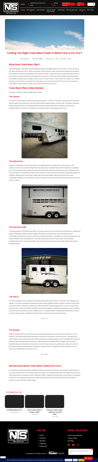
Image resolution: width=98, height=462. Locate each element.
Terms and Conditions (75, 435)
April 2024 (63, 58)
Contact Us (43, 446)
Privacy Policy (72, 438)
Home (42, 435)
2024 (57, 58)
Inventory (43, 438)
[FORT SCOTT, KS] (11, 7)
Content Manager (24, 58)
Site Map (71, 441)
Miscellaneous (50, 58)
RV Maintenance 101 (14, 410)
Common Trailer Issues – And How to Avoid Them (54, 412)
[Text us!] (88, 459)
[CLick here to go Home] (18, 436)
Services (42, 441)
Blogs (69, 58)
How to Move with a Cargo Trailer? (34, 411)
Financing (43, 443)
